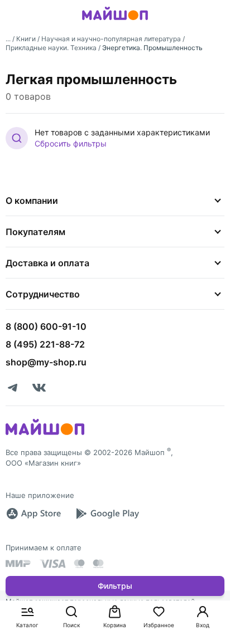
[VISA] (52, 563)
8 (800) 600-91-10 (46, 326)
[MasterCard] (79, 563)
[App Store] (33, 513)
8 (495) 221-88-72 (45, 344)
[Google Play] (107, 513)
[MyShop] (45, 433)
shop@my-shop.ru (46, 362)
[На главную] (115, 21)
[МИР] (18, 563)
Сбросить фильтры (71, 143)
